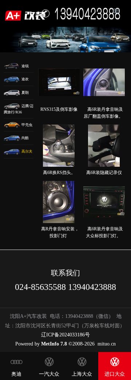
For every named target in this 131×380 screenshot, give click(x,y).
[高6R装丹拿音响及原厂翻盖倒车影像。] (104, 82)
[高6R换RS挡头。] (59, 146)
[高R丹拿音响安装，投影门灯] (59, 202)
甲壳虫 (26, 125)
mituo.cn (107, 344)
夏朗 (24, 92)
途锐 (24, 66)
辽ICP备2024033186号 (65, 334)
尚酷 (24, 138)
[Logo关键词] (27, 13)
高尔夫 (26, 151)
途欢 (24, 79)
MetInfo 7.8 (54, 344)
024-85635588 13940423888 (65, 287)
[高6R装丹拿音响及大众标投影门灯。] (104, 202)
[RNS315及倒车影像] (59, 82)
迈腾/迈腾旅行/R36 (18, 109)
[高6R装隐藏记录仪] (104, 146)
